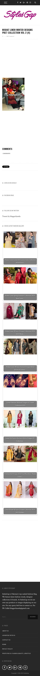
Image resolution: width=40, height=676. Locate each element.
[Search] (35, 2)
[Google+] (24, 3)
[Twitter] (20, 3)
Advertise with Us (8, 635)
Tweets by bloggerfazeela (11, 216)
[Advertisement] (21, 60)
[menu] (5, 2)
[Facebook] (17, 3)
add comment (10, 36)
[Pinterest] (27, 3)
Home (4, 644)
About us (5, 631)
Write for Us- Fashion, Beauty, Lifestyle (16, 653)
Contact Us (6, 640)
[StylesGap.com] (20, 14)
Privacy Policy (7, 649)
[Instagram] (30, 3)
